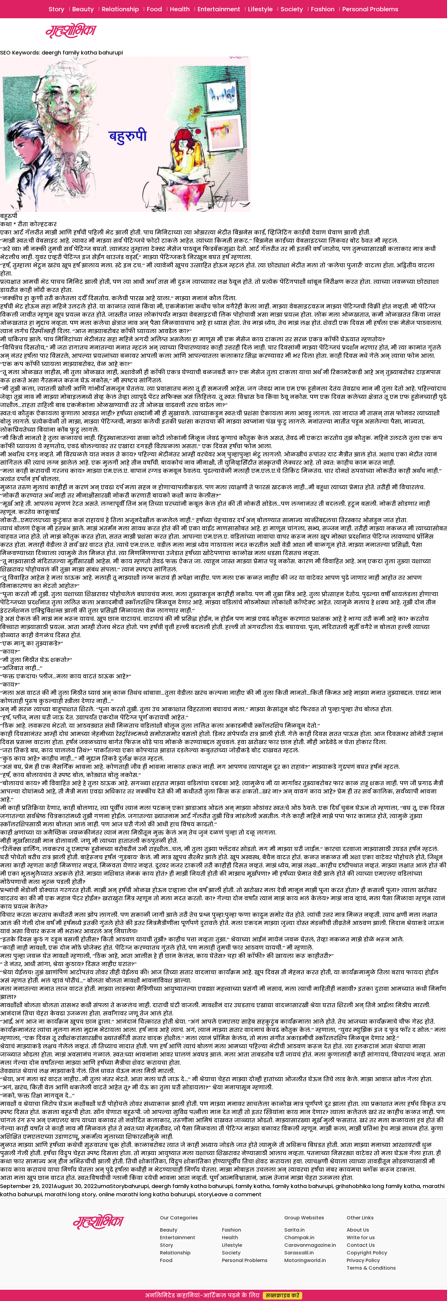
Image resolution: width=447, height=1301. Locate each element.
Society (292, 9)
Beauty (83, 9)
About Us (358, 1229)
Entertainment (219, 9)
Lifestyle (260, 9)
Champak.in (299, 1237)
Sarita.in (294, 1229)
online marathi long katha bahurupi (147, 1194)
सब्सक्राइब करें (282, 1295)
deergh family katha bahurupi (192, 1186)
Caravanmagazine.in (310, 1245)
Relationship (120, 9)
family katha (252, 1186)
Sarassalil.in (299, 1252)
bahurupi (136, 1186)
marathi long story (70, 1194)
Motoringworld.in (305, 1260)
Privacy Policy (363, 1260)
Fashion (322, 9)
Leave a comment (237, 1194)
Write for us (361, 1237)
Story (56, 9)
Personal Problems (370, 9)
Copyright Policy (367, 1252)
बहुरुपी (8, 216)
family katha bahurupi (302, 1186)
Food (154, 9)
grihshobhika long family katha (377, 1186)
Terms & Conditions (371, 1267)
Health (180, 9)
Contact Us (361, 1245)
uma (103, 1186)
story (205, 1194)
